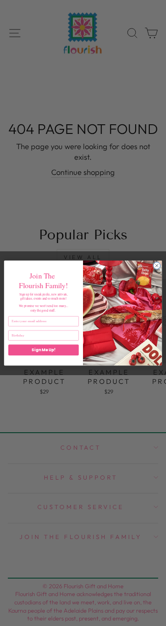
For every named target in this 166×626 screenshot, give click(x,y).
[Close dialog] (156, 265)
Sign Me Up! (43, 350)
